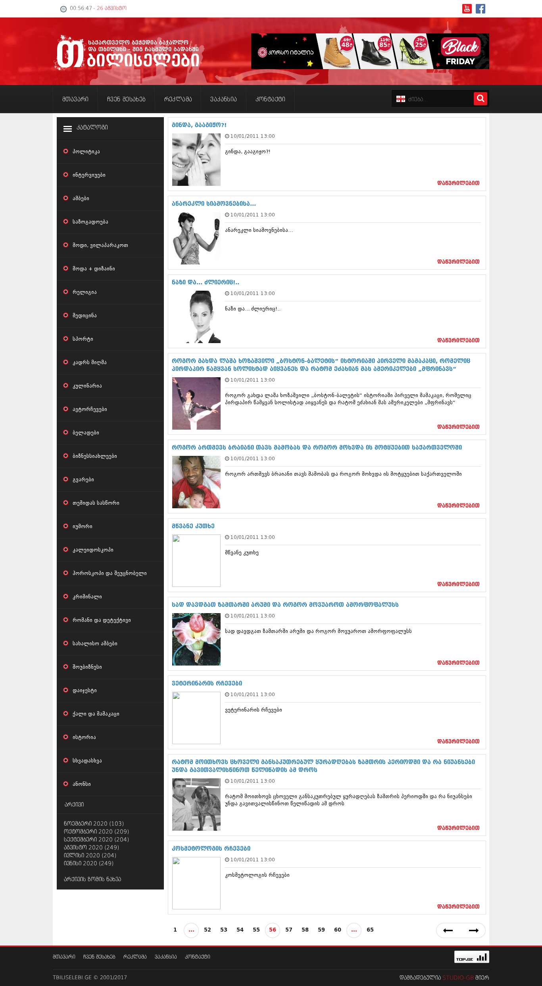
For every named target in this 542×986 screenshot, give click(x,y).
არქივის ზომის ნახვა (92, 879)
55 (256, 930)
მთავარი (64, 957)
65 (370, 930)
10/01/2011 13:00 (253, 136)
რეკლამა (135, 957)
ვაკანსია (166, 957)
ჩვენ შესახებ (99, 957)
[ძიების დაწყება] (480, 98)
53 (223, 930)
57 (288, 930)
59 (321, 930)
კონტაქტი (197, 957)
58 (305, 930)
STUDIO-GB (458, 978)
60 (337, 930)
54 (240, 930)
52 (207, 930)
